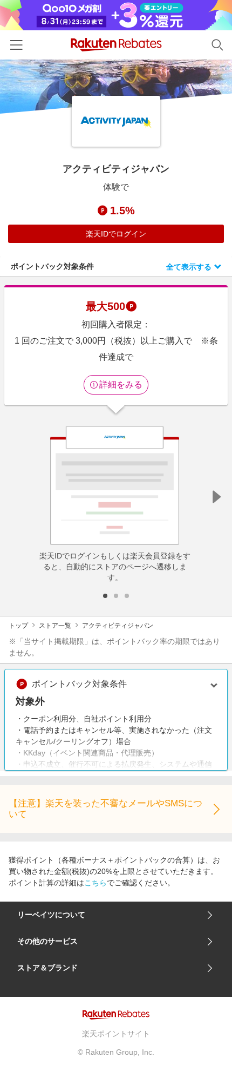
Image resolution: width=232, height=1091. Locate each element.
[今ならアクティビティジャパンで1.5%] (116, 87)
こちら (95, 882)
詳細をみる (120, 384)
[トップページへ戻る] (116, 44)
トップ (18, 625)
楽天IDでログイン (116, 233)
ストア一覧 (55, 625)
